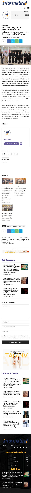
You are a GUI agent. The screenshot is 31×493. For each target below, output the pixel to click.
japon (20, 226)
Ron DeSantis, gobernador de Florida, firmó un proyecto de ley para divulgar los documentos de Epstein (11, 424)
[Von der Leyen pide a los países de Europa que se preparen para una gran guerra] (24, 280)
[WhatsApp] (17, 41)
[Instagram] (18, 447)
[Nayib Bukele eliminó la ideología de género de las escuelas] (26, 414)
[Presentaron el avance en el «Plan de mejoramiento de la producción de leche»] (20, 181)
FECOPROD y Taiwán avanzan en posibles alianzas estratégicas (7, 215)
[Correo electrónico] (21, 143)
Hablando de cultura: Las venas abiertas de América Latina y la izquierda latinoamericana (10, 291)
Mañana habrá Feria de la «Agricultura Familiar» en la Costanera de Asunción (8, 241)
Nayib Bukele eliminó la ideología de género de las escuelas (12, 413)
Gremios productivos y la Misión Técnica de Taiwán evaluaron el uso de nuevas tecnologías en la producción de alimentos (7, 192)
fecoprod (15, 226)
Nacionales (4, 25)
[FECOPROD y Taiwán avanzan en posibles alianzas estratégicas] (7, 207)
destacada (9, 226)
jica (24, 226)
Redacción (5, 37)
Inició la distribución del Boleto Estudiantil (22, 240)
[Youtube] (27, 447)
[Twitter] (13, 41)
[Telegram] (20, 41)
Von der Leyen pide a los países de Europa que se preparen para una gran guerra (11, 280)
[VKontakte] (24, 447)
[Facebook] (9, 41)
